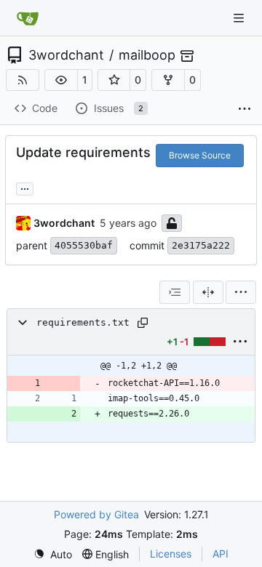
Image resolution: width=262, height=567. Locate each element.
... (24, 187)
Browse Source (200, 155)
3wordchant (66, 55)
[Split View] (208, 292)
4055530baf (84, 245)
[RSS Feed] (22, 80)
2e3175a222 (201, 245)
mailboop (147, 55)
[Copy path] (142, 323)
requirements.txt (83, 322)
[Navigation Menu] (240, 18)
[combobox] (174, 292)
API (221, 553)
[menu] (241, 292)
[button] (61, 80)
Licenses (170, 553)
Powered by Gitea (96, 514)
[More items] (244, 109)
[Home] (27, 18)
